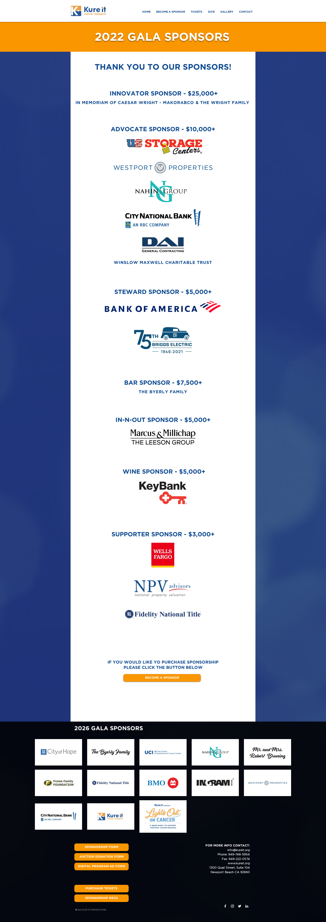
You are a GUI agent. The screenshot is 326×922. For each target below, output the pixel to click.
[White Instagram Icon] (232, 906)
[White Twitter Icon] (240, 906)
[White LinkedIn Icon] (247, 906)
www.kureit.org (239, 863)
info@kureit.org (239, 850)
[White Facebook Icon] (225, 906)
